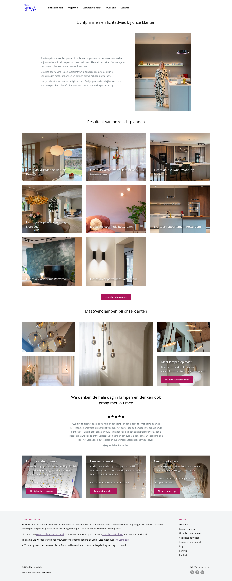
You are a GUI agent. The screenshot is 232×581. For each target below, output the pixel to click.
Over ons (111, 7)
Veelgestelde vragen (189, 537)
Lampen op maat (92, 7)
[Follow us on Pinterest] (197, 572)
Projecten (73, 7)
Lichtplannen (55, 7)
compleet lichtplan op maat (50, 534)
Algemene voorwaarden (191, 542)
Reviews (183, 550)
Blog (181, 546)
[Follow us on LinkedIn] (202, 572)
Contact (124, 7)
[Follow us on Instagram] (192, 572)
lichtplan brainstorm (112, 534)
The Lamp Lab (122, 539)
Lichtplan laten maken (116, 297)
